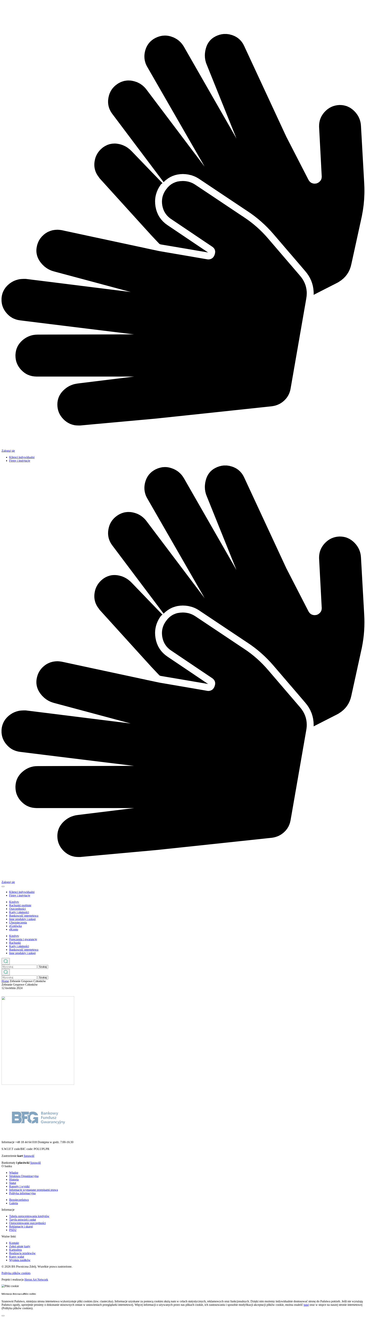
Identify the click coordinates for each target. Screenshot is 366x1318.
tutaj (306, 1304)
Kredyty (14, 901)
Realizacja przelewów (22, 1253)
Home (5, 981)
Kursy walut (16, 1256)
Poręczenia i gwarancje (23, 939)
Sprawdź (29, 1155)
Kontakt (14, 1242)
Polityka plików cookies (16, 1273)
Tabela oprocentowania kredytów (29, 1216)
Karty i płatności (19, 912)
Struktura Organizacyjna (24, 1176)
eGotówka (15, 926)
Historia (14, 1179)
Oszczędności (17, 908)
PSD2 (12, 1230)
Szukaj (43, 966)
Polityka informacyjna (22, 1193)
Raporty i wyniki (19, 1186)
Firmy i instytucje (19, 460)
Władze (13, 1172)
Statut (12, 1183)
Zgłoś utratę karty (19, 1246)
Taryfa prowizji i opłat (22, 1219)
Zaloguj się (8, 450)
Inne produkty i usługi (22, 919)
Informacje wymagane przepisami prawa (33, 1189)
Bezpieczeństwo (19, 1199)
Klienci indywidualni (22, 457)
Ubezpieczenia (18, 922)
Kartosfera (15, 1249)
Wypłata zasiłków (19, 1260)
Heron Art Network (36, 1279)
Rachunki (15, 942)
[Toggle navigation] (3, 886)
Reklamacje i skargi (21, 1226)
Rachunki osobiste (20, 905)
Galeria (13, 1203)
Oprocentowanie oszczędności (27, 1223)
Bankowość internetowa (23, 915)
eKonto (13, 929)
